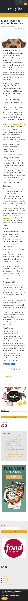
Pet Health (15, 26)
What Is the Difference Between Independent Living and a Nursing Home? (15, 451)
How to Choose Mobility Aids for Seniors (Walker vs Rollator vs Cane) (14, 456)
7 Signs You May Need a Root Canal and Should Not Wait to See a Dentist (14, 445)
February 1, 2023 (6, 26)
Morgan (8, 376)
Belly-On (6, 580)
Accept (4, 598)
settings (17, 595)
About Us (6, 578)
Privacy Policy (7, 584)
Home (5, 576)
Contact (5, 582)
